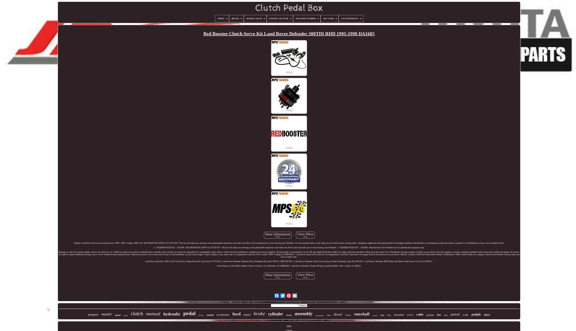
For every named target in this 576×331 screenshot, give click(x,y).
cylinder (275, 313)
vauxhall (361, 314)
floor (348, 315)
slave (487, 314)
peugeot (93, 314)
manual (153, 313)
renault (374, 315)
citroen (201, 315)
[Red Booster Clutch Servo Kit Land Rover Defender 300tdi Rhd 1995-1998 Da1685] (289, 58)
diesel (338, 314)
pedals (476, 314)
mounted (399, 314)
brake (259, 313)
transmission (319, 315)
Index (289, 326)
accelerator (223, 314)
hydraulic (171, 314)
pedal (189, 313)
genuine (430, 315)
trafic (466, 314)
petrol (455, 314)
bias (389, 315)
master (106, 314)
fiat (439, 314)
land (382, 315)
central (210, 315)
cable (419, 314)
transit (247, 314)
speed (117, 315)
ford (236, 313)
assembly (303, 313)
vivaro (289, 315)
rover (446, 315)
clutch (137, 313)
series (410, 314)
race (329, 315)
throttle (125, 315)
